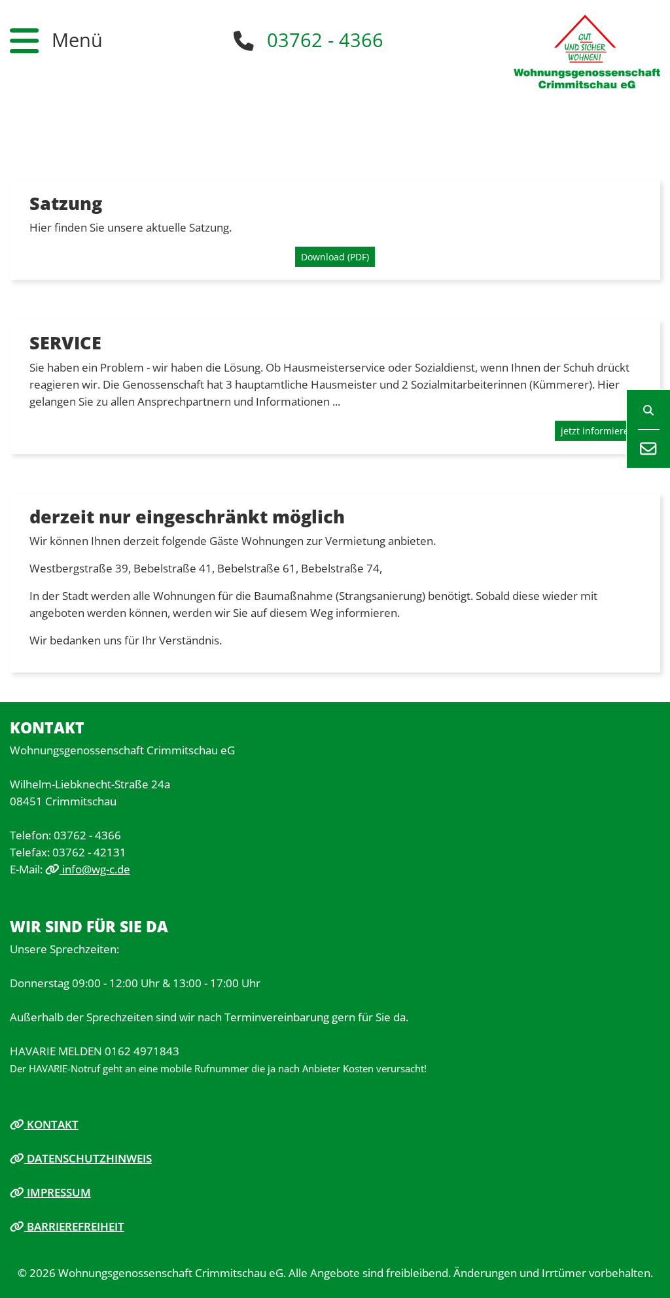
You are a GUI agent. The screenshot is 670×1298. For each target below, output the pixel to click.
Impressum (57, 1192)
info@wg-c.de (95, 869)
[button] (56, 40)
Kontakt (51, 1124)
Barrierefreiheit (74, 1226)
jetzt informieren (598, 431)
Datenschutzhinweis (88, 1158)
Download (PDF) (335, 257)
